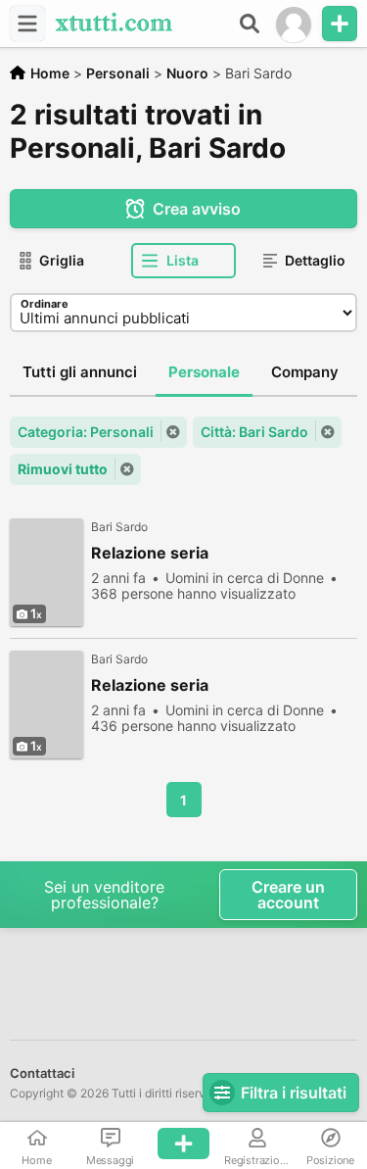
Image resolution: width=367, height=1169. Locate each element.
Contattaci (42, 1073)
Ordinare (45, 304)
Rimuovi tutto (63, 469)
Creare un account (288, 894)
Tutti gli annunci (80, 372)
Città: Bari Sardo (254, 431)
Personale (204, 372)
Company (305, 372)
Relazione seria (149, 553)
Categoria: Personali (86, 431)
